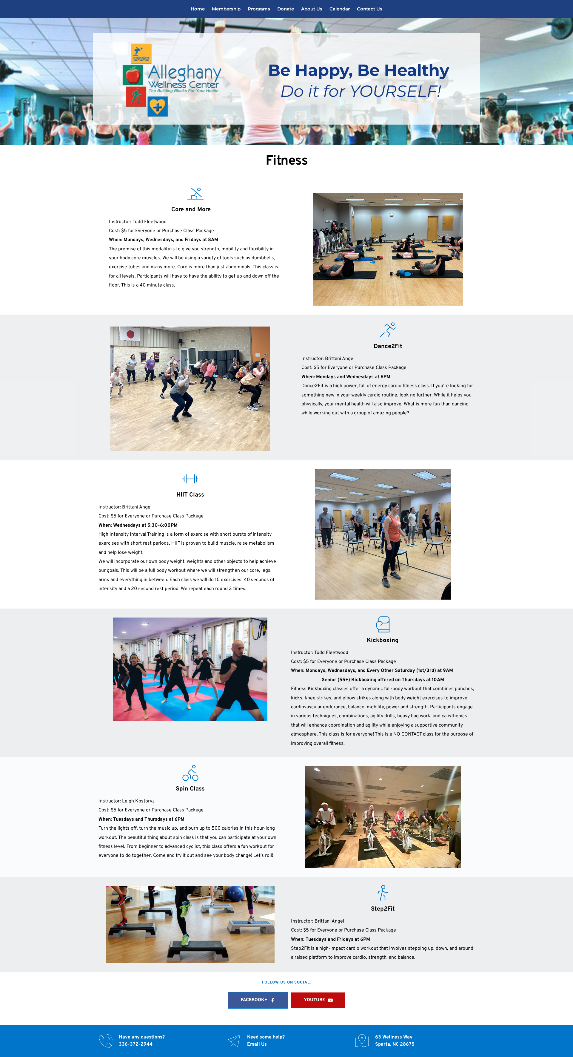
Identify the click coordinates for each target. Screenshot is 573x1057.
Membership (226, 9)
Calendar (339, 9)
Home (198, 9)
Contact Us (369, 9)
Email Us (257, 1044)
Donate (285, 9)
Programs (259, 9)
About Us (311, 9)
